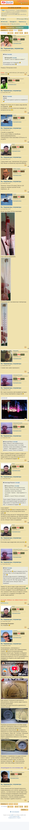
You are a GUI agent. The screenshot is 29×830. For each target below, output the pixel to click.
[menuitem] (4, 19)
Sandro (14, 115)
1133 (17, 775)
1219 (20, 173)
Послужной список (17, 43)
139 (18, 148)
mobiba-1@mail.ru (23, 2)
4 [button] (15, 33)
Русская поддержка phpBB (14, 816)
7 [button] (20, 33)
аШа (9, 77)
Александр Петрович (17, 375)
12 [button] (25, 33)
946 (19, 119)
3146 (20, 356)
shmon (14, 35)
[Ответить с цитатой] (25, 74)
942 (19, 635)
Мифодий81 (15, 350)
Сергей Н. (15, 630)
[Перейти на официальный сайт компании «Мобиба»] (7, 2)
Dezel (13, 144)
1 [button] (12, 33)
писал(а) (10, 54)
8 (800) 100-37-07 (22, 1)
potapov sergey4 (16, 168)
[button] (8, 33)
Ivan (11, 771)
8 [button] (22, 33)
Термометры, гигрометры (14, 27)
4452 (20, 380)
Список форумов (25, 3)
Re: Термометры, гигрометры (12, 48)
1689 (20, 41)
